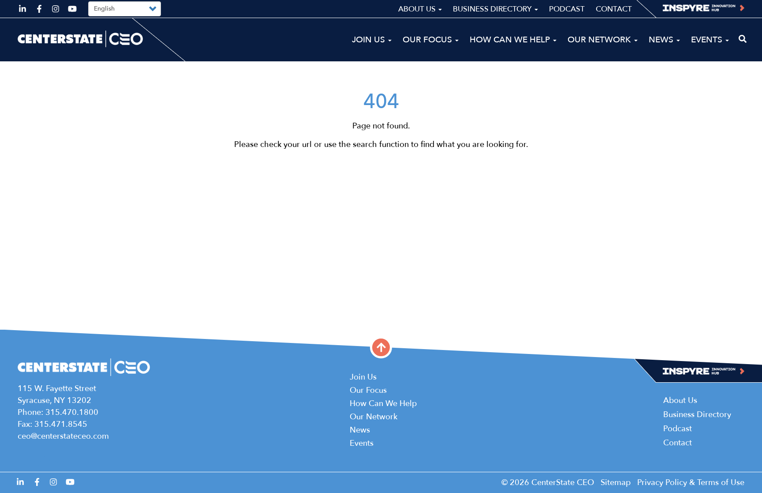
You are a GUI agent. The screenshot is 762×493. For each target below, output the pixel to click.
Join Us (369, 39)
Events (708, 39)
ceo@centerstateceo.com (63, 436)
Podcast (567, 9)
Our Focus (428, 39)
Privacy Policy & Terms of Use (690, 482)
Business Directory (493, 9)
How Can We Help (511, 39)
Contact (614, 9)
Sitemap (616, 482)
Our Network (600, 39)
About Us (417, 9)
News (662, 39)
